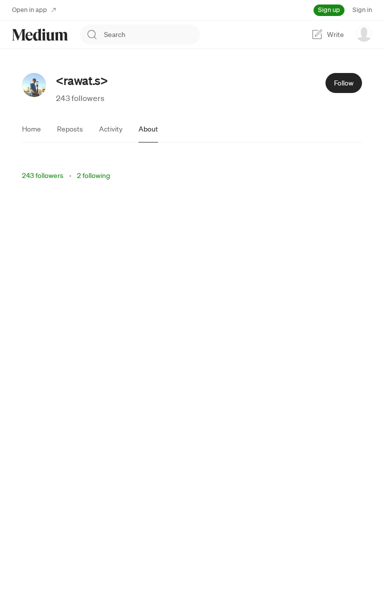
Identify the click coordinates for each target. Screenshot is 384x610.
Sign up (329, 10)
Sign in (362, 10)
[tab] (31, 129)
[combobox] (152, 34)
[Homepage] (40, 34)
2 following (93, 175)
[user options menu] (364, 34)
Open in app (29, 10)
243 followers (80, 98)
